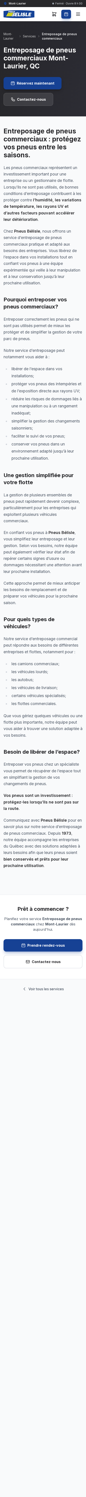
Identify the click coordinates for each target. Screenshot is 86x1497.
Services (29, 36)
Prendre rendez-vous (46, 945)
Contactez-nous (31, 99)
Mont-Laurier (8, 36)
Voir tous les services (46, 989)
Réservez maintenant (35, 83)
